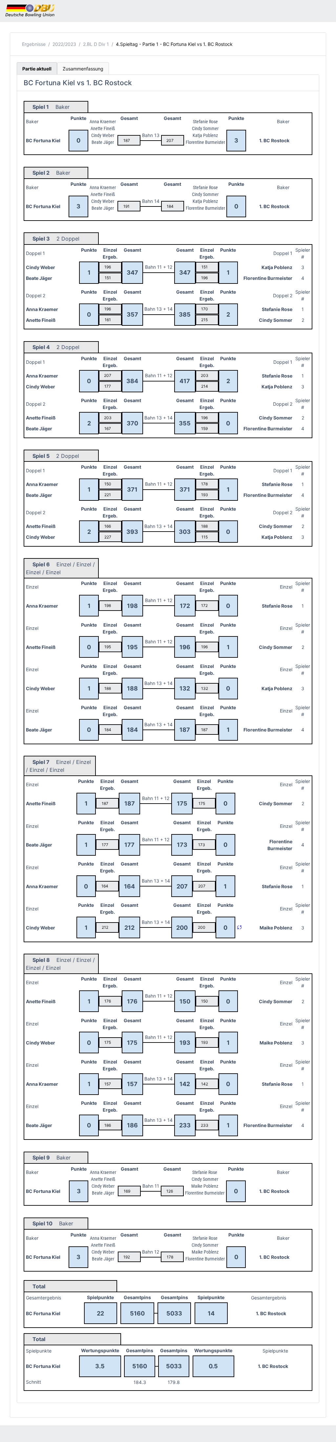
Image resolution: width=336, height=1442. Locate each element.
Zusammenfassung (83, 68)
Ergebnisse (34, 44)
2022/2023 (64, 44)
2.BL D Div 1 (96, 44)
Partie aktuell (37, 68)
